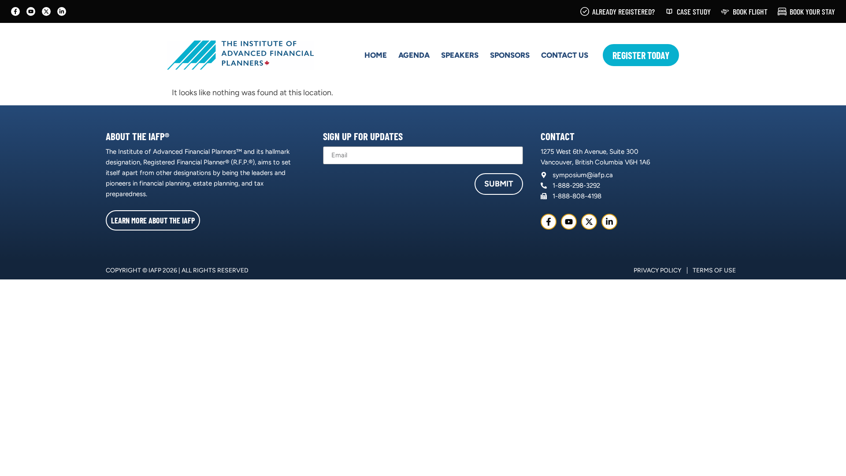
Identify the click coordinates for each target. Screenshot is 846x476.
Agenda (414, 55)
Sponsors (510, 55)
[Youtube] (30, 11)
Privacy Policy (657, 270)
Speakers (460, 55)
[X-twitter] (46, 11)
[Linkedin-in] (61, 11)
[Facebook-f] (15, 11)
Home (375, 55)
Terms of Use (714, 270)
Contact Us (564, 55)
